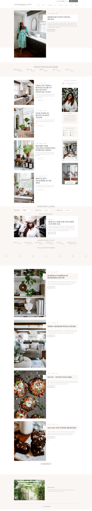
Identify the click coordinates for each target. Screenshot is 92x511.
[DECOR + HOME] (61, 210)
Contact (76, 5)
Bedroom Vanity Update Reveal (59, 18)
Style (56, 5)
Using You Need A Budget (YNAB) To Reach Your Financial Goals (44, 88)
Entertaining (49, 5)
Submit (70, 85)
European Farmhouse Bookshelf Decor (58, 276)
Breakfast (53, 373)
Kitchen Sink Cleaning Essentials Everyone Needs (45, 148)
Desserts (53, 424)
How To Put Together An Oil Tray (43, 180)
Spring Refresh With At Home (62, 326)
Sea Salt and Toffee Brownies (62, 428)
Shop (71, 5)
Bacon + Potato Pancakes (60, 377)
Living (43, 5)
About (39, 5)
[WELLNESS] (38, 210)
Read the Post (40, 100)
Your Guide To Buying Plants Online (42, 115)
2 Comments (51, 219)
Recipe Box (61, 5)
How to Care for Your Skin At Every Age (61, 223)
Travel (66, 5)
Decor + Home (53, 13)
